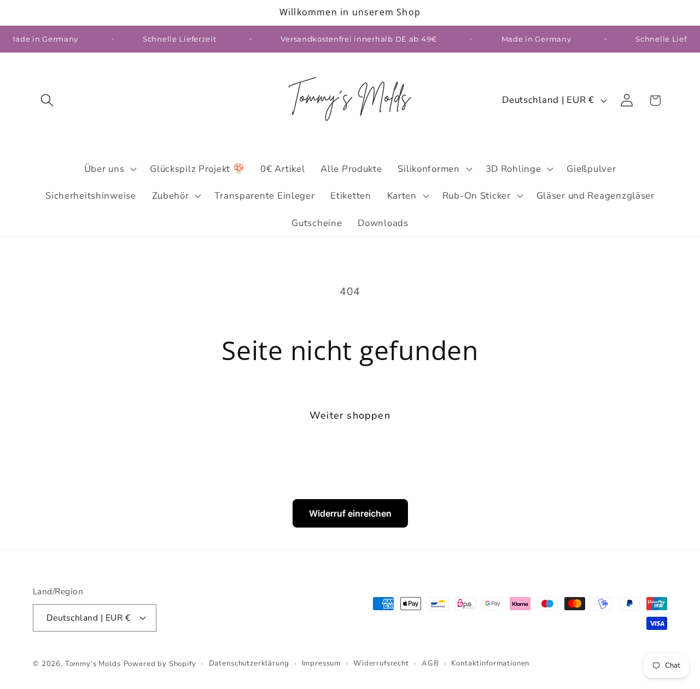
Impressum (321, 663)
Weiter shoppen (350, 415)
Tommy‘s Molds (93, 664)
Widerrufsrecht (381, 663)
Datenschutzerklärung (249, 663)
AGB (430, 663)
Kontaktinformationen (490, 663)
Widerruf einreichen (350, 513)
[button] (47, 100)
